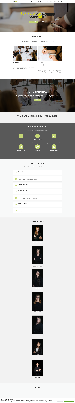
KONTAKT (51, 1)
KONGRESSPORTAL (34, 1)
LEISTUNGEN (40, 1)
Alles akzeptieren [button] (66, 401)
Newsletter (56, 1)
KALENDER (42, 21)
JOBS (48, 1)
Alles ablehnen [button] (71, 401)
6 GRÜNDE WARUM (34, 21)
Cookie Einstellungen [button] (60, 401)
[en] (61, 1)
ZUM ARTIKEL (37, 99)
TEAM (44, 1)
